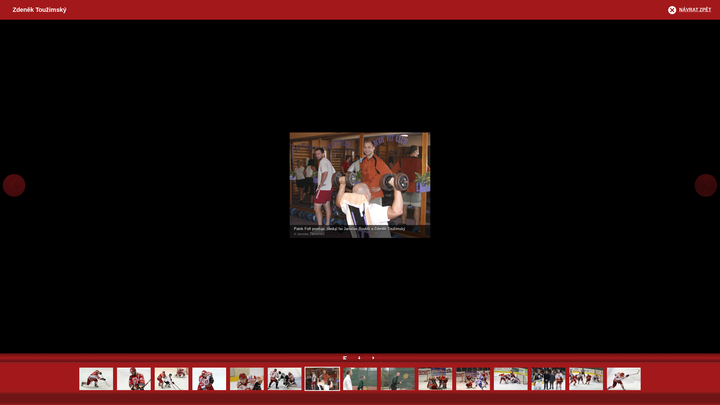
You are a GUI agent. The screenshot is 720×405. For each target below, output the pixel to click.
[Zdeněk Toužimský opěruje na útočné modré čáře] (209, 389)
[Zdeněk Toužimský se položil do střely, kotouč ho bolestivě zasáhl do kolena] (435, 389)
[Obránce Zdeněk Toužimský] (134, 389)
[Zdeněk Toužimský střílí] (96, 389)
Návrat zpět (695, 9)
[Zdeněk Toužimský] (247, 389)
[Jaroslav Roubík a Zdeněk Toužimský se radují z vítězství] (360, 389)
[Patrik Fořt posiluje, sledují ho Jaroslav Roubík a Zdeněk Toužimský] (322, 389)
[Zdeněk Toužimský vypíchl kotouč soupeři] (171, 389)
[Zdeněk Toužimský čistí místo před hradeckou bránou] (284, 389)
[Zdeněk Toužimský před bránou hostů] (510, 389)
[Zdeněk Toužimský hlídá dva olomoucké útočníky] (586, 389)
